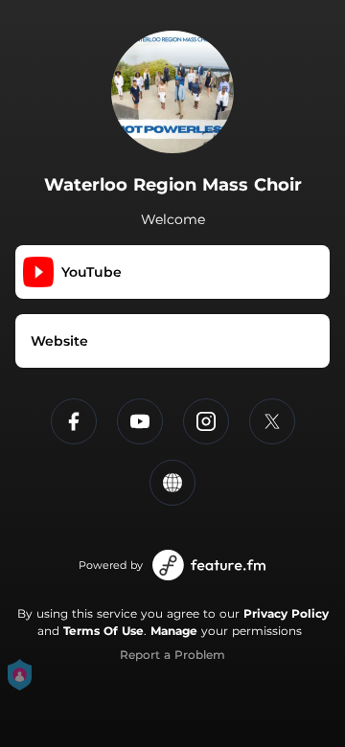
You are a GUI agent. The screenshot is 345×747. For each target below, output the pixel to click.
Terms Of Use (103, 630)
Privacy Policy (286, 613)
